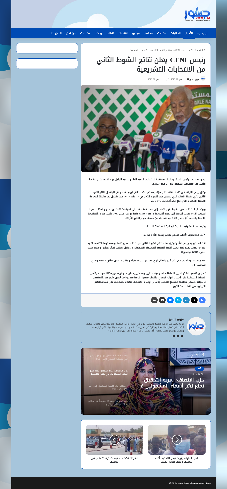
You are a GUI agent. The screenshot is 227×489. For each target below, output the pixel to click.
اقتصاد (123, 33)
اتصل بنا (56, 33)
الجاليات (176, 33)
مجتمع (148, 33)
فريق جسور (194, 79)
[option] (146, 381)
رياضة (98, 33)
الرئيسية (202, 33)
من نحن (70, 33)
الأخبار (189, 33)
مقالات (161, 33)
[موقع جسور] (197, 14)
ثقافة (110, 33)
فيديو (136, 33)
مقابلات (85, 33)
